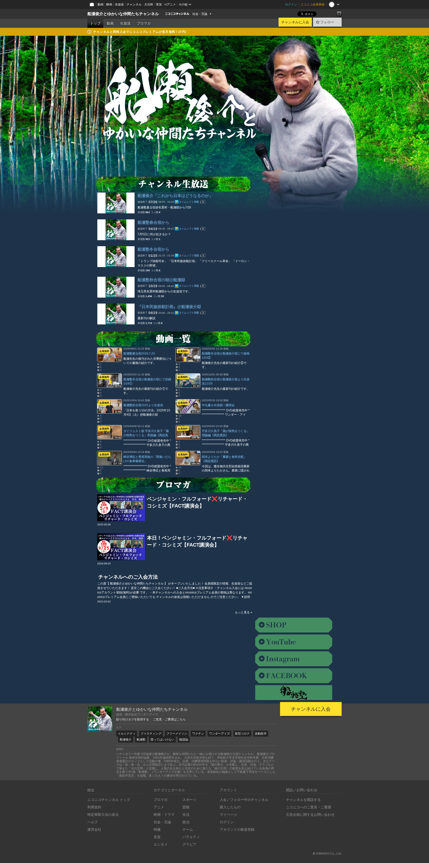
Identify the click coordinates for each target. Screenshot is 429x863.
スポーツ (189, 799)
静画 (109, 4)
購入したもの (230, 807)
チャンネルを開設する (303, 799)
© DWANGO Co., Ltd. (327, 853)
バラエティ (191, 837)
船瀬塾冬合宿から (153, 249)
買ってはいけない (162, 739)
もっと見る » (243, 612)
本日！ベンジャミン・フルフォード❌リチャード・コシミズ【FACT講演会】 (197, 541)
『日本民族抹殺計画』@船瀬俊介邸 (169, 307)
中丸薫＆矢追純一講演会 (218, 405)
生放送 (119, 4)
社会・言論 (199, 14)
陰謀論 (183, 739)
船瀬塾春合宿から (153, 222)
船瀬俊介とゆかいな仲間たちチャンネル (123, 14)
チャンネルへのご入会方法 (128, 577)
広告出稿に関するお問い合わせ (310, 814)
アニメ (159, 807)
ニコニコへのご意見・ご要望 (308, 807)
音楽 (157, 837)
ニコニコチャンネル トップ (108, 799)
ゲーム (187, 829)
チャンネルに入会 (295, 22)
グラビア (189, 844)
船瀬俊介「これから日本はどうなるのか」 (175, 196)
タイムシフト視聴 (189, 201)
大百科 (148, 4)
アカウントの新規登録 (237, 829)
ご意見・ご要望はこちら (169, 719)
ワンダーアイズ (219, 733)
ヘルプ (92, 822)
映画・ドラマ (164, 814)
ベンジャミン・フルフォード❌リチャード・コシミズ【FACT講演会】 (197, 502)
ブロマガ (144, 23)
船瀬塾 (141, 739)
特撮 (157, 829)
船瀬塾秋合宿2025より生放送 (143, 405)
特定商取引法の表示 (103, 814)
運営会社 (94, 829)
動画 (101, 4)
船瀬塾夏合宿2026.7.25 (139, 353)
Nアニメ (170, 4)
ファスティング (151, 733)
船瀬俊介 (126, 739)
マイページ (228, 814)
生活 (185, 814)
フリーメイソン (176, 733)
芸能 (185, 807)
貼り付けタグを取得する (132, 719)
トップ (95, 23)
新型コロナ (242, 733)
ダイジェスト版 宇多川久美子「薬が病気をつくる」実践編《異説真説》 (146, 435)
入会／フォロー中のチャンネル (244, 799)
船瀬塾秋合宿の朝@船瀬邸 (161, 280)
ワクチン (198, 733)
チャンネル (134, 4)
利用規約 (94, 807)
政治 (185, 822)
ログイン (291, 4)
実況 (159, 4)
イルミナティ (127, 733)
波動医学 (261, 733)
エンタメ (161, 844)
